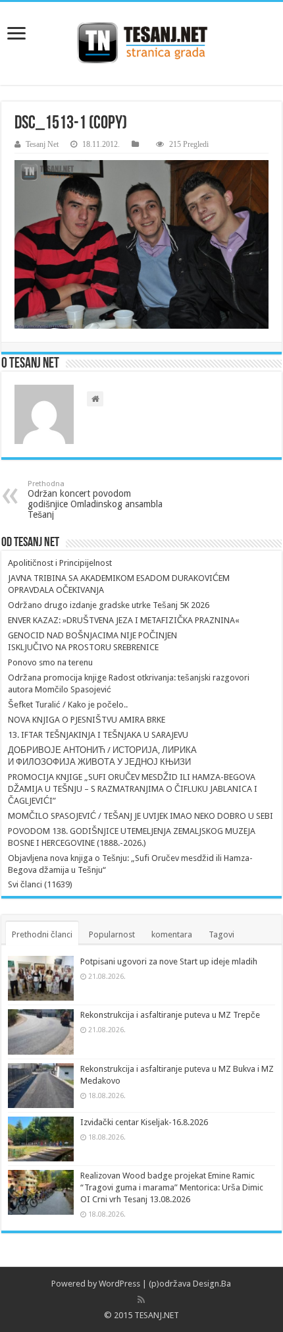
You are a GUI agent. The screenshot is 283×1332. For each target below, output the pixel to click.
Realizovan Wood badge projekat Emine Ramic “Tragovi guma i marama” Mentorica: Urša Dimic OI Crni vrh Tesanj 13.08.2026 (171, 1187)
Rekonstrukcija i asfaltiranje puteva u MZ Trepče (170, 1015)
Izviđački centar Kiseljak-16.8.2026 (144, 1122)
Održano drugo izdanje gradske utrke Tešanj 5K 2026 (108, 605)
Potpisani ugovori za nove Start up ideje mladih (168, 961)
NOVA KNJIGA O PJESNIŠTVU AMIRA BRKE (86, 720)
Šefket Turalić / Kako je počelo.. (68, 704)
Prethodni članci (42, 934)
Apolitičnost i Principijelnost (60, 563)
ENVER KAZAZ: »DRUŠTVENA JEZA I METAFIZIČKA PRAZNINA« (124, 620)
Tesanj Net (42, 144)
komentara (171, 934)
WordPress (119, 1284)
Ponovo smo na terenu (50, 662)
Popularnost (112, 934)
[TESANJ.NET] (141, 43)
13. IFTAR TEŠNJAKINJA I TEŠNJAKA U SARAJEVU (98, 735)
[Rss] (141, 1300)
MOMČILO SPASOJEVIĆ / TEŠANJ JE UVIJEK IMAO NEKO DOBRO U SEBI (140, 816)
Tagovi (221, 934)
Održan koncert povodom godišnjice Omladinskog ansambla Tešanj (95, 500)
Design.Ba (212, 1284)
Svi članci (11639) (40, 884)
